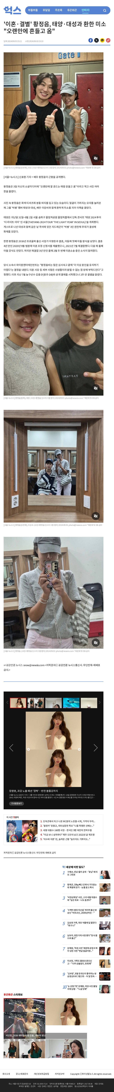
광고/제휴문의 (22, 1074)
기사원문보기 (16, 803)
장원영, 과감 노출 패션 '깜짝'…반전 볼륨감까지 (33, 791)
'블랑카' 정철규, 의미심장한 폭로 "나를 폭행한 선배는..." (67, 825)
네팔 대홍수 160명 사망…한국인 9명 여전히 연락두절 (66, 830)
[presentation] (7, 703)
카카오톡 (102, 40)
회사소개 (6, 1074)
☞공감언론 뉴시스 (13, 665)
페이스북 (90, 40)
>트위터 (96, 40)
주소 (108, 40)
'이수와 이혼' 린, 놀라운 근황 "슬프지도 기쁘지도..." (65, 839)
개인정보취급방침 (41, 1074)
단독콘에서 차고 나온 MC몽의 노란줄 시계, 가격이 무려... (67, 821)
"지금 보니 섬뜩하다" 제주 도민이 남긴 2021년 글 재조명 (67, 834)
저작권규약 (59, 1074)
